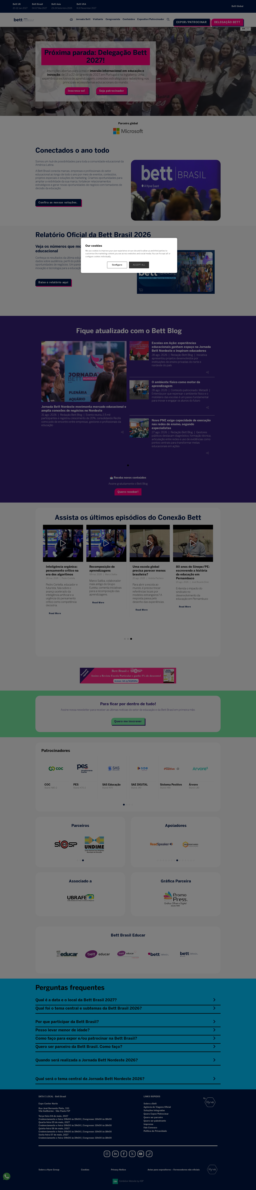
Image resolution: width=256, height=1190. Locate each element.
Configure (117, 265)
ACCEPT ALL (139, 265)
